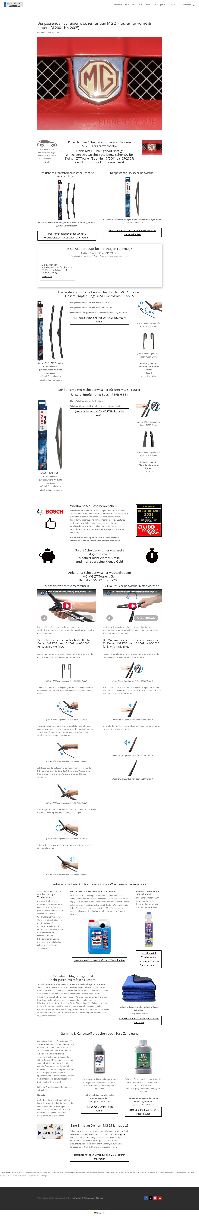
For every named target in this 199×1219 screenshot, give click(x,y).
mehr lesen (47, 276)
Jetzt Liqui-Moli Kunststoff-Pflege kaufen (143, 1111)
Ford (154, 5)
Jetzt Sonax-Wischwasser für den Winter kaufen (99, 960)
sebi (42, 32)
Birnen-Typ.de (119, 1134)
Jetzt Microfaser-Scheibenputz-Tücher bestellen (139, 1020)
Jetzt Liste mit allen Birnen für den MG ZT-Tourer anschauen (99, 1156)
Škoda (170, 5)
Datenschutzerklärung (93, 1198)
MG (58, 32)
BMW (141, 5)
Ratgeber (187, 5)
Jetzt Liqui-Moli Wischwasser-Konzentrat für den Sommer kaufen (149, 959)
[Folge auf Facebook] (146, 1198)
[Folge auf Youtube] (160, 1198)
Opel (161, 5)
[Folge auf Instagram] (155, 1198)
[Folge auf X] (150, 1198)
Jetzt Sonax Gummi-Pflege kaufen (99, 1108)
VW (126, 5)
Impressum (77, 1198)
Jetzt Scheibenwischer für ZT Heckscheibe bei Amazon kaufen (132, 232)
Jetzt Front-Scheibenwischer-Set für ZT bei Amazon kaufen (99, 319)
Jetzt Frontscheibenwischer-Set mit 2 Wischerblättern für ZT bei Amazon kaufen (66, 235)
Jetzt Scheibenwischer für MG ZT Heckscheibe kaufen (99, 413)
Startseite (118, 5)
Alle (179, 5)
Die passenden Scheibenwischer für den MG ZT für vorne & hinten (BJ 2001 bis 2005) (57, 268)
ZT (62, 32)
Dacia (147, 5)
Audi (134, 5)
